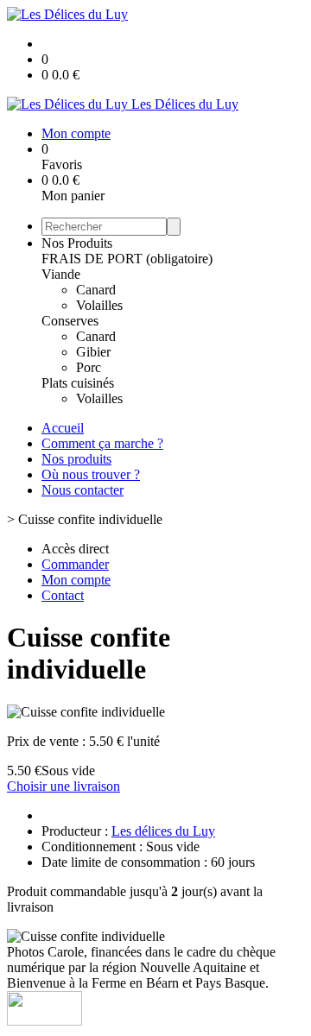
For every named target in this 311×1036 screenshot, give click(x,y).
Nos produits (76, 459)
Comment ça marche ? (102, 443)
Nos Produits (76, 243)
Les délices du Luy (163, 831)
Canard (96, 289)
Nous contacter (82, 490)
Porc (88, 367)
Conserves (69, 320)
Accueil (62, 427)
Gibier (93, 351)
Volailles (99, 305)
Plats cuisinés (77, 383)
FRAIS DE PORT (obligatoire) (127, 258)
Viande (60, 274)
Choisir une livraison (63, 786)
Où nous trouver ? (90, 474)
